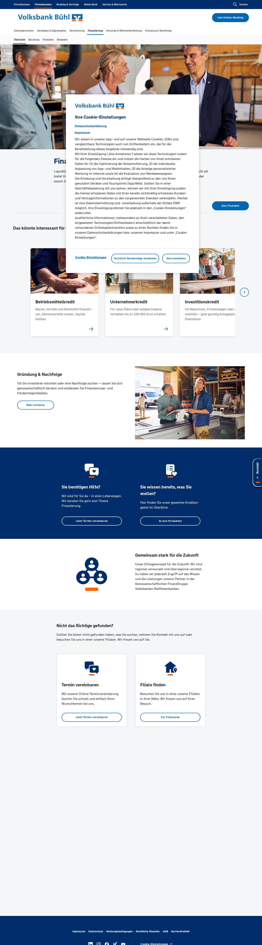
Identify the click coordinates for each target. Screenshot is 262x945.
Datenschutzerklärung (91, 126)
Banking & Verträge (67, 4)
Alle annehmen (176, 258)
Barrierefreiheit (180, 931)
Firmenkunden (43, 4)
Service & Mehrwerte (114, 4)
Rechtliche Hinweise (148, 931)
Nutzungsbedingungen (119, 931)
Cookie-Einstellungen (90, 257)
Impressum (78, 931)
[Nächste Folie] (244, 292)
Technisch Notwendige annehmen (135, 258)
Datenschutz (95, 931)
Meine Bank (90, 4)
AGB (165, 931)
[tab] (24, 31)
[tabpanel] (64, 292)
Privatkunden (22, 4)
